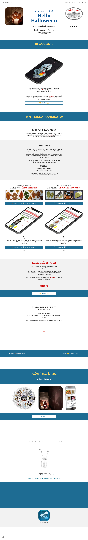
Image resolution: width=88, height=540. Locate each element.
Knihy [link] (73, 2)
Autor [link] (79, 2)
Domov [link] (66, 2)
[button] (86, 2)
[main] (44, 21)
